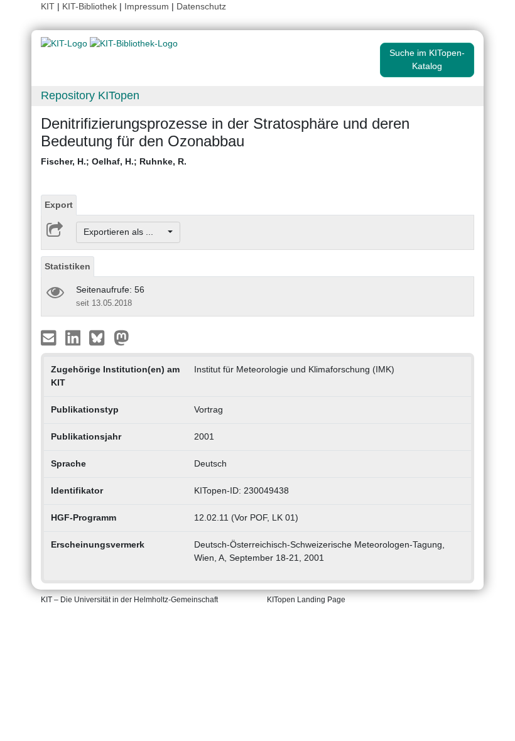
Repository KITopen (90, 95)
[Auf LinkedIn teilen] (74, 337)
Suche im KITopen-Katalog (427, 59)
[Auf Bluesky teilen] (100, 337)
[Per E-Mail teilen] (50, 337)
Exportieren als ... (125, 232)
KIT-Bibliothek (90, 6)
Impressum (146, 6)
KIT (48, 6)
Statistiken (67, 266)
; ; (114, 161)
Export (59, 205)
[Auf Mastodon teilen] (121, 337)
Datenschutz (201, 6)
